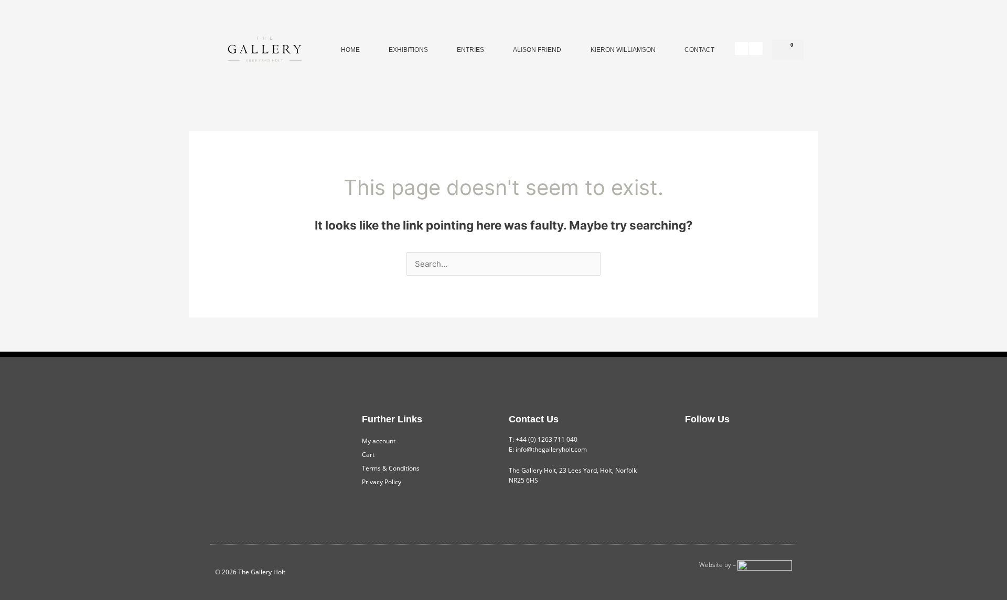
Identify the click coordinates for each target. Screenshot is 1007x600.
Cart (368, 454)
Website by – (718, 564)
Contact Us (534, 419)
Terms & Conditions (391, 468)
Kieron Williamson (623, 49)
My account (378, 441)
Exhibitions (408, 49)
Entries (470, 49)
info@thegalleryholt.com (551, 449)
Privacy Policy (381, 481)
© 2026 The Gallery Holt (250, 572)
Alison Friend (537, 49)
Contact (699, 49)
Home (350, 49)
